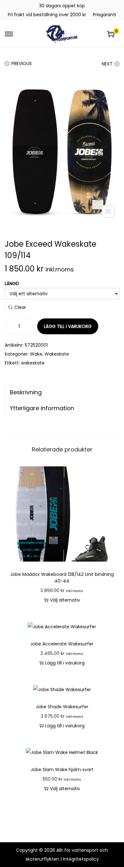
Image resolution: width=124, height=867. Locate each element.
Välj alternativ (65, 600)
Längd (12, 283)
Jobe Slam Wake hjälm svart (62, 769)
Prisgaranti (104, 14)
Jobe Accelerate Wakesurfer (61, 644)
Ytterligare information (42, 408)
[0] (110, 34)
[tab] (62, 392)
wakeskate (33, 363)
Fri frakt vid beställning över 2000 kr (47, 14)
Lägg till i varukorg (68, 326)
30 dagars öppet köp (62, 6)
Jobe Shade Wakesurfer (62, 707)
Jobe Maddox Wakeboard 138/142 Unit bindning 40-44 (62, 577)
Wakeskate (57, 354)
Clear (20, 307)
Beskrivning (26, 392)
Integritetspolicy (81, 859)
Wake (36, 354)
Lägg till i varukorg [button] (65, 663)
